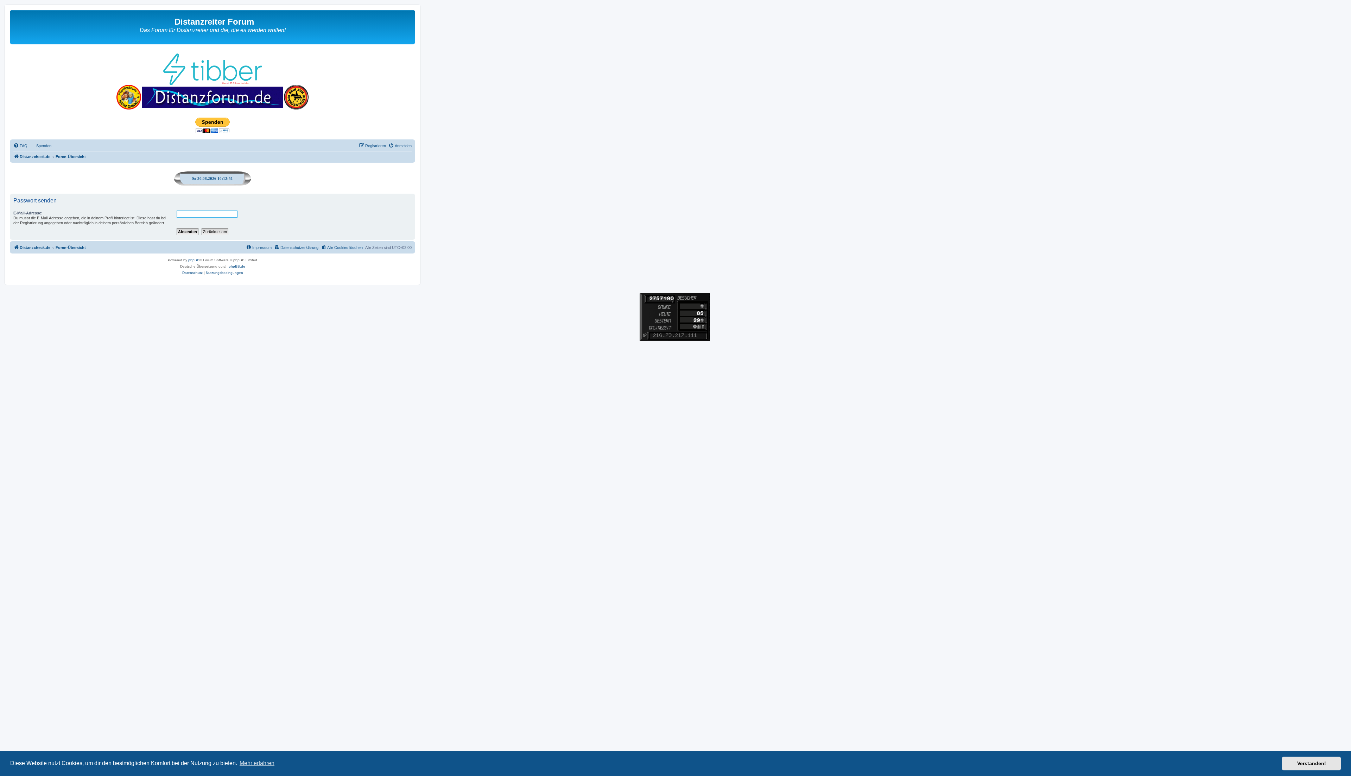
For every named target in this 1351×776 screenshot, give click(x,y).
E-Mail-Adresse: (28, 213)
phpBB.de (237, 266)
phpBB (193, 260)
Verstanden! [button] (1311, 763)
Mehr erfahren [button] (257, 763)
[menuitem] (20, 146)
